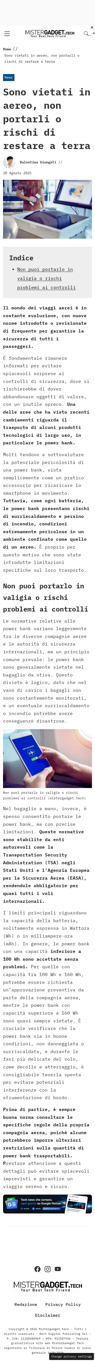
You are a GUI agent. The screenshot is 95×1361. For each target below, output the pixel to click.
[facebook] (37, 1269)
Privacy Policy (63, 1304)
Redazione (25, 1304)
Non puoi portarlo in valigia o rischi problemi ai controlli (46, 278)
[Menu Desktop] (7, 34)
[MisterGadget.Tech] (49, 33)
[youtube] (58, 1269)
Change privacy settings (71, 1356)
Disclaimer (47, 1315)
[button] (89, 34)
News (9, 77)
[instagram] (48, 1269)
